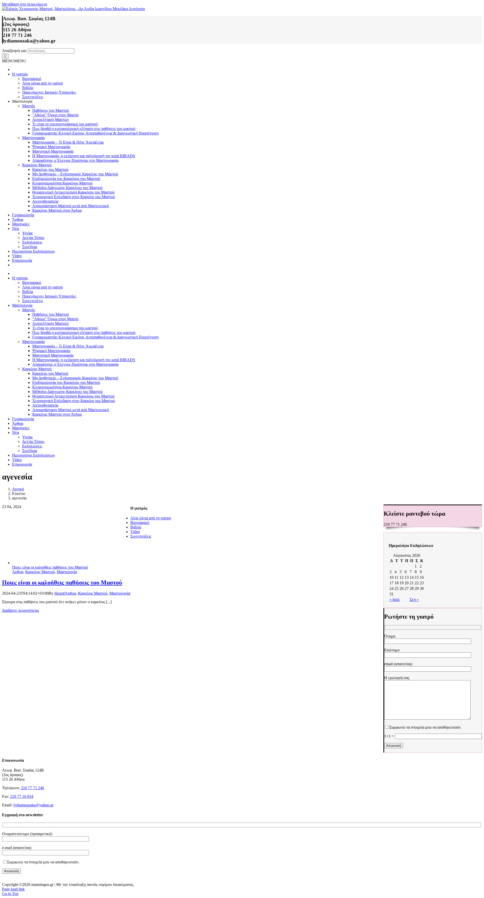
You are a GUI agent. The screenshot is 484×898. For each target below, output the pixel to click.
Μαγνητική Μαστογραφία (52, 151)
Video (17, 256)
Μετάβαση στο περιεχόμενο (24, 4)
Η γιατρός (20, 74)
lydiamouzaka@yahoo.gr (33, 805)
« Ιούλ (394, 599)
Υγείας (27, 233)
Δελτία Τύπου (33, 237)
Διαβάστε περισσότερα (20, 610)
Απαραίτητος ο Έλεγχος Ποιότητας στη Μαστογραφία (75, 160)
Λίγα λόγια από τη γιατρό (42, 83)
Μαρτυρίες (20, 224)
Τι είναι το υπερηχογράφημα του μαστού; (65, 124)
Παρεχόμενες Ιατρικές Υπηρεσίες (49, 92)
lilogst (59, 593)
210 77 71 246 (32, 788)
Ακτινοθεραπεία (45, 201)
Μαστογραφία (33, 138)
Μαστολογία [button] (22, 101)
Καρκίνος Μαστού (37, 165)
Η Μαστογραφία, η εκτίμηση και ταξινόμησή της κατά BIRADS (83, 156)
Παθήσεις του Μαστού (50, 110)
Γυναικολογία (23, 215)
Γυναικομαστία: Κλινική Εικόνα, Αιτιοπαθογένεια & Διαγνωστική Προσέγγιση (95, 133)
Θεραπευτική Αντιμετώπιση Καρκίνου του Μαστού (73, 192)
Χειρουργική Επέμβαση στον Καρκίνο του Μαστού (73, 197)
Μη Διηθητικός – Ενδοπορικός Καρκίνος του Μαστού (75, 174)
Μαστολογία (67, 572)
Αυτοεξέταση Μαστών (50, 119)
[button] (14, 61)
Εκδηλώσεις (32, 242)
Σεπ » (414, 599)
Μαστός (28, 106)
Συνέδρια (29, 247)
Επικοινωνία (22, 260)
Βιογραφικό (31, 78)
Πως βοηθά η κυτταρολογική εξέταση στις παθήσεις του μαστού (83, 128)
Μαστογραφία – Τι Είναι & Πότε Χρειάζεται (68, 142)
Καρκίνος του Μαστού (50, 169)
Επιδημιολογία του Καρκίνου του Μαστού (66, 178)
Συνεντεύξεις (32, 97)
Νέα (15, 228)
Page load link (13, 889)
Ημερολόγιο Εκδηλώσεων (33, 251)
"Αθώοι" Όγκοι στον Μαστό (55, 115)
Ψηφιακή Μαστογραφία (51, 147)
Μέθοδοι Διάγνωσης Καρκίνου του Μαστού (67, 188)
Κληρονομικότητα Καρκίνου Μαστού (62, 183)
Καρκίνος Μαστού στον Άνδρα (57, 210)
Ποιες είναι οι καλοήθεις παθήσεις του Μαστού (50, 567)
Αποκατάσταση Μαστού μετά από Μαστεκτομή (70, 206)
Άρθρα (17, 219)
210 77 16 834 (21, 796)
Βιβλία (27, 88)
